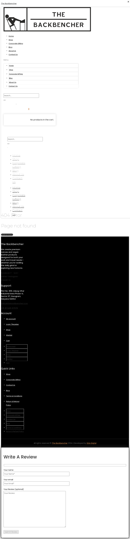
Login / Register (12, 324)
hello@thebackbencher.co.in (14, 303)
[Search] (5, 100)
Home (11, 36)
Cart (8, 340)
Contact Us (13, 54)
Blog (10, 47)
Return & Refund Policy (15, 431)
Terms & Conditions (14, 396)
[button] (41, 60)
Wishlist (9, 335)
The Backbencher (9, 3)
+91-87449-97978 (9, 308)
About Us (12, 51)
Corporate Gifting (16, 43)
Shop (11, 40)
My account (11, 319)
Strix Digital (91, 443)
